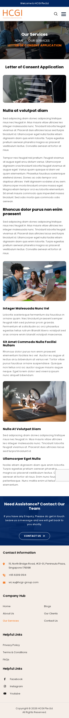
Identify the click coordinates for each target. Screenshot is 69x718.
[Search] (56, 14)
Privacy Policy (11, 645)
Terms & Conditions (15, 652)
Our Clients (51, 613)
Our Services (11, 621)
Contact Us (51, 621)
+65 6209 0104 (17, 575)
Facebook (16, 679)
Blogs (47, 606)
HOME (19, 41)
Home (7, 606)
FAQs (6, 659)
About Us (8, 613)
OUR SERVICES (39, 41)
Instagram (16, 686)
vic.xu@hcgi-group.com (24, 582)
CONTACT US (32, 536)
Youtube (15, 693)
